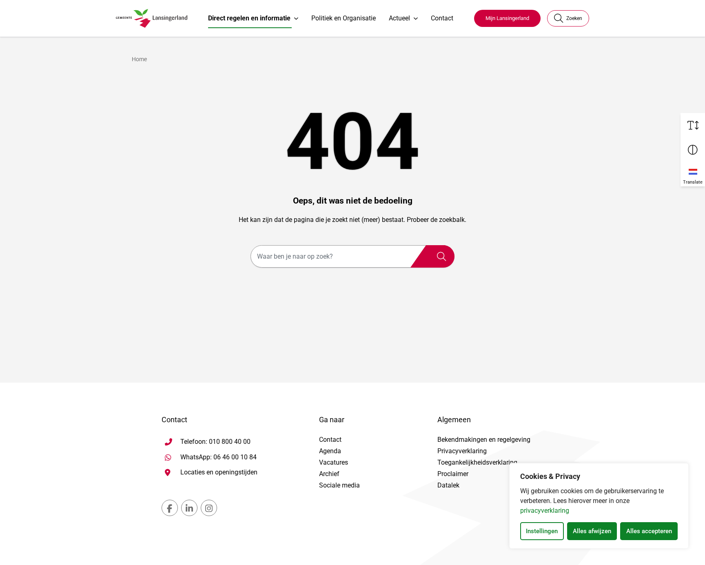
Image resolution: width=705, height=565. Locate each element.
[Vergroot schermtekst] (693, 125)
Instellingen (542, 531)
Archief (329, 474)
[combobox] (352, 256)
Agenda (330, 451)
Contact (442, 18)
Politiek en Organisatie (343, 18)
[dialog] (599, 506)
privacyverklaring (544, 510)
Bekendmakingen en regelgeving (483, 439)
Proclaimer (452, 474)
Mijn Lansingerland (507, 18)
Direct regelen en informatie (249, 18)
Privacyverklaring (462, 451)
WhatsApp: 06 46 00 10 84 (218, 457)
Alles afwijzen (592, 531)
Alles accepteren (649, 531)
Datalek (448, 485)
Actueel (399, 18)
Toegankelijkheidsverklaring (477, 462)
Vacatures (333, 462)
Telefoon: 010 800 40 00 (215, 441)
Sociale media (339, 485)
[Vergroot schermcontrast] (693, 149)
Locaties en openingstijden (218, 472)
